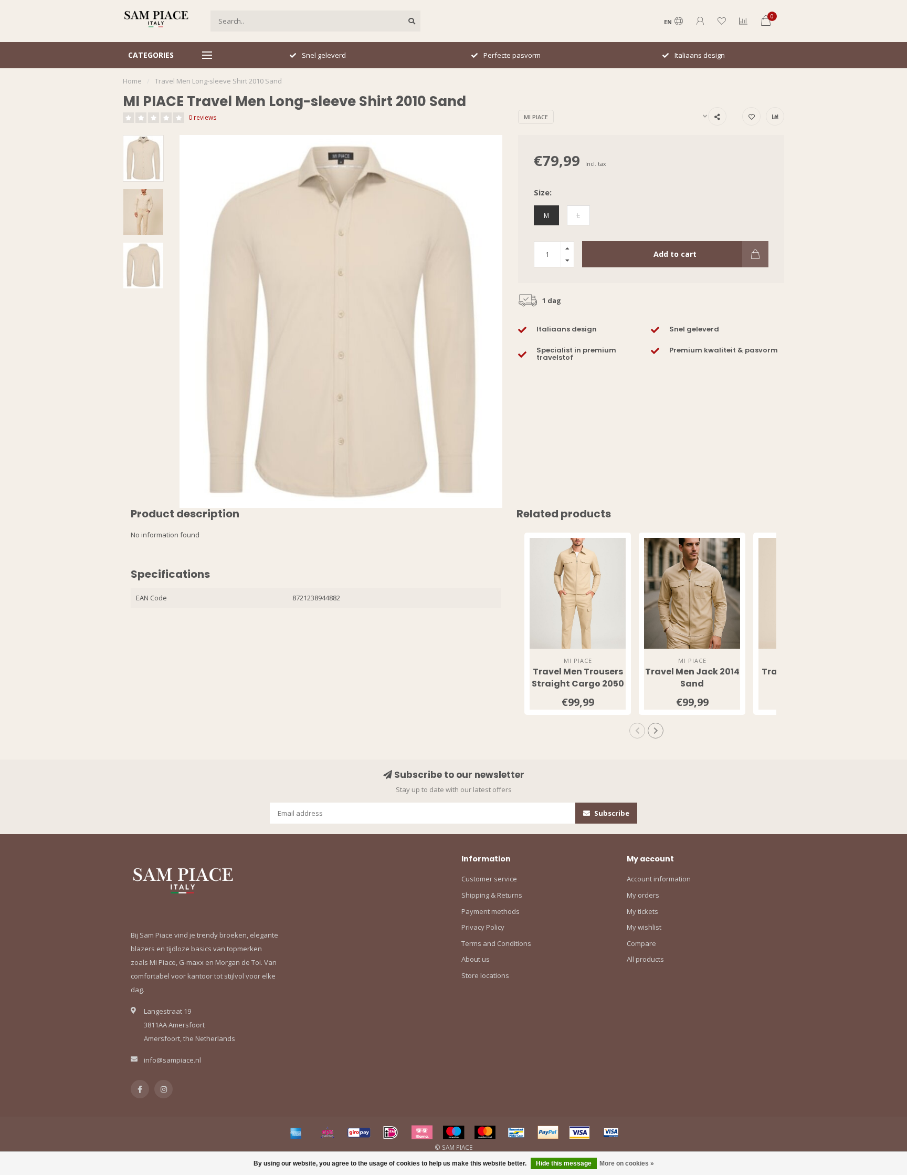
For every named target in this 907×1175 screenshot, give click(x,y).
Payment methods (490, 911)
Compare (641, 943)
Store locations (485, 975)
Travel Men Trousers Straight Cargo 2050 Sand (578, 684)
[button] (637, 731)
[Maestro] (453, 1132)
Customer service (489, 878)
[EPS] (327, 1132)
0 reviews (202, 117)
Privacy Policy (482, 927)
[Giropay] (359, 1132)
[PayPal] (548, 1132)
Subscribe (611, 813)
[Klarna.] (422, 1132)
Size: (543, 192)
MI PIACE (536, 117)
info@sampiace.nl (172, 1060)
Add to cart (675, 254)
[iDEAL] (390, 1132)
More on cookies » (626, 1163)
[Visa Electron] (611, 1132)
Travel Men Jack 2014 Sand (692, 678)
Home (132, 81)
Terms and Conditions (496, 943)
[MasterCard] (485, 1132)
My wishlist (644, 927)
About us (475, 959)
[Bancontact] (516, 1132)
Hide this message (564, 1163)
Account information (659, 878)
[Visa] (579, 1132)
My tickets (642, 911)
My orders (643, 895)
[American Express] (296, 1132)
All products (645, 959)
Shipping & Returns (491, 895)
